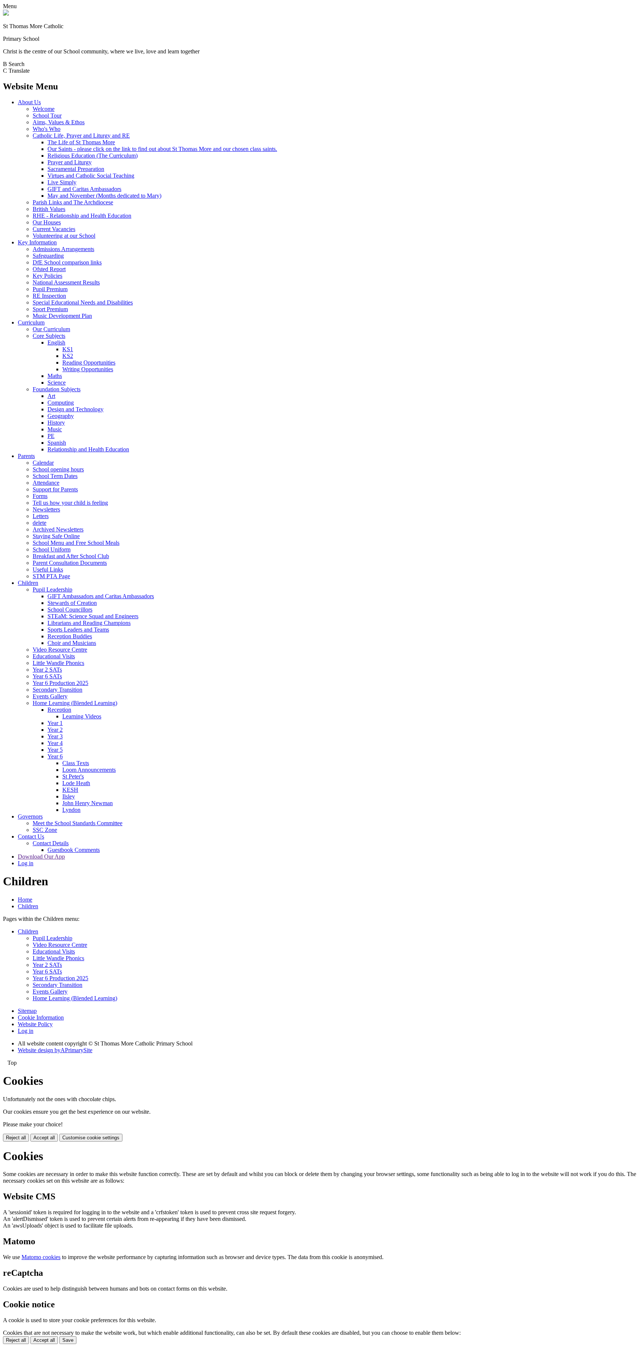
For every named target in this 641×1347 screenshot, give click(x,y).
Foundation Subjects (56, 389)
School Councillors (69, 609)
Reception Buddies (69, 636)
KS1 (67, 349)
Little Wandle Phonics (58, 663)
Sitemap (27, 1011)
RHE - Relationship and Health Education (82, 216)
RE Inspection (49, 296)
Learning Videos (81, 716)
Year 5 (55, 750)
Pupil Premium (50, 289)
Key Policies (47, 276)
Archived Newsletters (58, 529)
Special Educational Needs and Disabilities (83, 302)
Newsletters (46, 509)
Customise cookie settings (90, 1137)
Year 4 (55, 743)
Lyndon (71, 810)
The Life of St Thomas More (81, 142)
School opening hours (58, 469)
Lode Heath (76, 783)
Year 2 (55, 730)
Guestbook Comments (73, 850)
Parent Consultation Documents (70, 563)
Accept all (44, 1137)
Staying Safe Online (56, 536)
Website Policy (35, 1024)
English (56, 342)
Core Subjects (49, 336)
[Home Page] (6, 13)
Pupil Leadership (52, 589)
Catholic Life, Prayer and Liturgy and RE (81, 135)
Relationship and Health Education (88, 449)
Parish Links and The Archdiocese (73, 202)
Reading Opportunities (88, 362)
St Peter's (73, 776)
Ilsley (68, 796)
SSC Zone (45, 830)
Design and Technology (75, 409)
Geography (60, 416)
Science (56, 382)
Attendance (46, 483)
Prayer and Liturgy (69, 162)
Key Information (37, 242)
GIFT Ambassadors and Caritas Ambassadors (100, 596)
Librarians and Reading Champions (89, 623)
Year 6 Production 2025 (60, 683)
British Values (49, 209)
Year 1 (55, 723)
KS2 (67, 356)
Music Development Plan (62, 316)
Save (67, 1340)
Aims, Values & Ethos (59, 122)
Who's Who (46, 129)
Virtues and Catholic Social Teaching (90, 175)
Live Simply (61, 182)
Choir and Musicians (71, 643)
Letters (41, 516)
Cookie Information (41, 1017)
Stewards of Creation (72, 603)
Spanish (56, 442)
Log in (25, 863)
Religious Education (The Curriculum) (92, 155)
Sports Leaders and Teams (78, 629)
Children (28, 583)
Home (25, 899)
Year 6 (55, 756)
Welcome (44, 109)
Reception (59, 710)
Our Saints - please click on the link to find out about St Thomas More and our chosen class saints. (162, 149)
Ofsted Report (49, 269)
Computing (60, 402)
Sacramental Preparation (75, 169)
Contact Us (31, 836)
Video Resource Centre (60, 649)
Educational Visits (54, 656)
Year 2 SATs (47, 669)
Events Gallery (50, 696)
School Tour (47, 115)
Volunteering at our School (64, 236)
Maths (54, 376)
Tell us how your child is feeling (70, 503)
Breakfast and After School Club (71, 556)
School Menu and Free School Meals (76, 543)
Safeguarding (48, 256)
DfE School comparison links (67, 262)
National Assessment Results (66, 282)
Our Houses (47, 222)
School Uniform (51, 549)
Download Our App (41, 856)
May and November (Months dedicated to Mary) (104, 195)
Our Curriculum (51, 329)
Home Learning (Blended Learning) (75, 703)
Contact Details (51, 843)
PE (51, 436)
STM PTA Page (51, 576)
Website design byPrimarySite (55, 1050)
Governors (30, 816)
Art (51, 396)
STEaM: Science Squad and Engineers (92, 616)
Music (54, 429)
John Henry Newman (87, 803)
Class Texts (75, 763)
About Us (29, 102)
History (56, 422)
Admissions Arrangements (63, 249)
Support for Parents (55, 489)
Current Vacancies (54, 229)
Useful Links (48, 569)
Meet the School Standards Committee (77, 823)
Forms (40, 496)
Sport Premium (50, 309)
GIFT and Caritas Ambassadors (84, 189)
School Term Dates (55, 476)
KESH (70, 790)
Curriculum (31, 322)
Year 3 (55, 736)
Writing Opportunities (87, 369)
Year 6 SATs (47, 676)
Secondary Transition (57, 689)
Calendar (43, 463)
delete (39, 523)
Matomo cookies (41, 1257)
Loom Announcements (89, 770)
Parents (26, 456)
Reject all (16, 1137)
